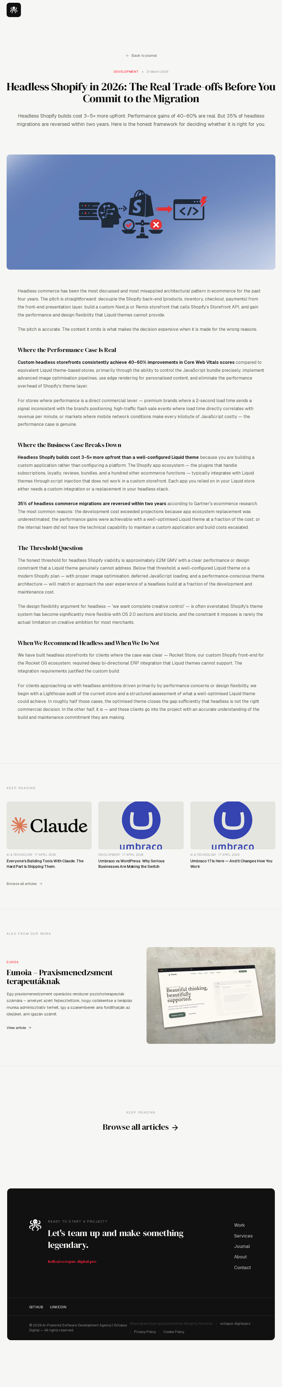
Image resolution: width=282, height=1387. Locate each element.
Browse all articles (22, 883)
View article (16, 1027)
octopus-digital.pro (235, 1323)
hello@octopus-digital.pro (72, 1261)
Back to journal (144, 55)
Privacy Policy (145, 1332)
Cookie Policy (173, 1332)
